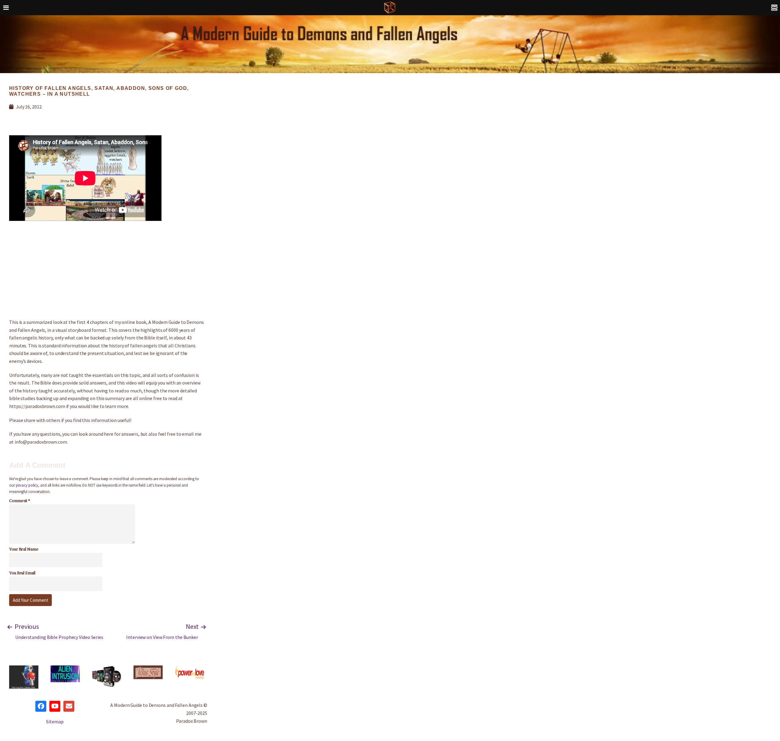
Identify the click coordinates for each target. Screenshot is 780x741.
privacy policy (27, 485)
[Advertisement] (106, 269)
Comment (19, 500)
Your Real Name (23, 549)
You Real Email (22, 573)
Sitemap (54, 721)
